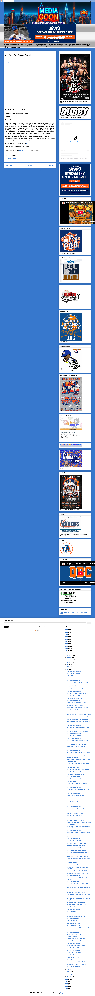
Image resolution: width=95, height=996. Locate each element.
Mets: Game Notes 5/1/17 (73, 954)
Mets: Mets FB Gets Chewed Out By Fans (78, 693)
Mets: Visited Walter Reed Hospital (76, 850)
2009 (66, 986)
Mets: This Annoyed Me (73, 966)
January (69, 976)
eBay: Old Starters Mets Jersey (75, 940)
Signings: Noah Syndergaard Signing (77, 856)
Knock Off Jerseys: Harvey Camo (75, 688)
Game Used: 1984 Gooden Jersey (75, 945)
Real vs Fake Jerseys (72, 757)
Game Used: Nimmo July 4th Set (75, 916)
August (69, 662)
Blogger (62, 993)
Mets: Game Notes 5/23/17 (73, 750)
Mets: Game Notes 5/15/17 (73, 830)
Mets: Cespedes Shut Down (74, 698)
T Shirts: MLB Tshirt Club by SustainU (77, 938)
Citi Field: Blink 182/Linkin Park (75, 930)
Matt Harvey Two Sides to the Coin (76, 843)
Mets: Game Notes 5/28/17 (73, 695)
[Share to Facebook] (36, 150)
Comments (39, 633)
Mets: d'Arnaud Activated (73, 733)
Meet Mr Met (69, 675)
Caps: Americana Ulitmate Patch (75, 811)
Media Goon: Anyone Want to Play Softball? (78, 858)
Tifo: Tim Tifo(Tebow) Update (74, 813)
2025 (66, 632)
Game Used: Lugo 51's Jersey (74, 705)
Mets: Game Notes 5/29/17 (73, 691)
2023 (66, 636)
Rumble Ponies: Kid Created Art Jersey (77, 864)
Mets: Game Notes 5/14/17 (73, 838)
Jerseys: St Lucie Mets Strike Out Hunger (78, 887)
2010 (66, 984)
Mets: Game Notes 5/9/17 (73, 881)
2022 (66, 639)
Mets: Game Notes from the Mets (75, 771)
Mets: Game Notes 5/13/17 (73, 841)
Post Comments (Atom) (34, 170)
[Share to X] (35, 150)
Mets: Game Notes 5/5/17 (73, 920)
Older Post (51, 165)
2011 (66, 981)
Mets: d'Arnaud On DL (72, 918)
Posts (37, 630)
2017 (66, 650)
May (68, 669)
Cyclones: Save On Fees (73, 957)
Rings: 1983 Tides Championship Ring (77, 808)
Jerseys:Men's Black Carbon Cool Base (77, 744)
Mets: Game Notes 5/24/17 (73, 736)
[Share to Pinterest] (38, 150)
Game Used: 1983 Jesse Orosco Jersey (77, 873)
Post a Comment (11, 158)
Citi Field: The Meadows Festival (75, 892)
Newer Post (9, 165)
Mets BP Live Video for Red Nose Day (77, 731)
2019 (66, 646)
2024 (66, 634)
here (27, 143)
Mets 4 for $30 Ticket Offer (73, 738)
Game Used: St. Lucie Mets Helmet (76, 964)
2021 (66, 641)
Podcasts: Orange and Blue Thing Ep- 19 (77, 927)
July (68, 664)
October (69, 657)
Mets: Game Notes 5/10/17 (73, 680)
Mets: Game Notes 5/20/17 (73, 776)
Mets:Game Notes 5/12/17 (73, 848)
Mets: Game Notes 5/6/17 (73, 909)
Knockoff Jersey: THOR (73, 925)
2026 (66, 629)
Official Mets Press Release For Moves (77, 707)
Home (30, 165)
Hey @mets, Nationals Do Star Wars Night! (78, 716)
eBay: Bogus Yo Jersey (73, 793)
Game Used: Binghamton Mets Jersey (77, 702)
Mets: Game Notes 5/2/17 (73, 947)
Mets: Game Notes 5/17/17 (73, 806)
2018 (66, 648)
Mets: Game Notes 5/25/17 (73, 725)
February (69, 974)
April (68, 969)
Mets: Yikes (69, 836)
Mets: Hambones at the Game (74, 778)
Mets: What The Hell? (72, 801)
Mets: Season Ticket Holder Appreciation (77, 769)
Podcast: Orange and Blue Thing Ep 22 (77, 719)
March (69, 971)
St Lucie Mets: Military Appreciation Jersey (78, 752)
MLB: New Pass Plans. (72, 767)
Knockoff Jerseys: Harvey (73, 923)
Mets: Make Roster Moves (73, 709)
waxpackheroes (74, 158)
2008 (66, 988)
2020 (66, 643)
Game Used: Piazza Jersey (73, 952)
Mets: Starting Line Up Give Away (75, 774)
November (70, 655)
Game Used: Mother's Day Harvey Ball (77, 682)
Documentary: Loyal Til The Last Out (76, 961)
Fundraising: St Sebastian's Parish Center (78, 870)
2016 (66, 979)
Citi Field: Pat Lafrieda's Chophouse (76, 906)
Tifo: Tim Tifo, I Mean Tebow (74, 815)
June (68, 666)
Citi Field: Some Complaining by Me (76, 904)
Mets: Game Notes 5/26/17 (73, 712)
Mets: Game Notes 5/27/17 (73, 700)
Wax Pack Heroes (65, 158)
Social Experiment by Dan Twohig (75, 845)
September (70, 659)
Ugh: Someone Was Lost (73, 913)
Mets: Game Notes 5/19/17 (73, 787)
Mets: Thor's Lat (71, 959)
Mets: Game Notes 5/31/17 (73, 671)
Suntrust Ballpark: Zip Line (74, 950)
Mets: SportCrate (71, 781)
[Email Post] (29, 150)
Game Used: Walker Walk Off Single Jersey (78, 804)
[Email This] (32, 150)
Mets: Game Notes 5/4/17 (73, 932)
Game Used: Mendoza (72, 678)
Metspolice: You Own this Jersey (75, 755)
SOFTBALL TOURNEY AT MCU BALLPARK (78, 714)
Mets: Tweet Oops (71, 911)
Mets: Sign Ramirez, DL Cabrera (75, 820)
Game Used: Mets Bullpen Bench (75, 902)
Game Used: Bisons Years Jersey (75, 795)
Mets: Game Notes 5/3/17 (73, 943)
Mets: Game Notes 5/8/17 (73, 890)
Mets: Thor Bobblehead (73, 673)
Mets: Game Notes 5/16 (72, 818)
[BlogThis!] (33, 150)
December (70, 652)
